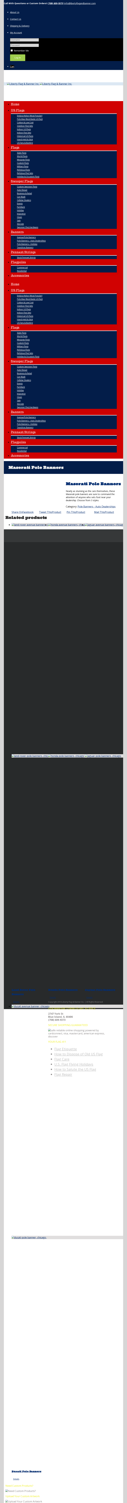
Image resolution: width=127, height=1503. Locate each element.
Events (20, 203)
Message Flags (23, 159)
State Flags (21, 152)
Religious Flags (23, 169)
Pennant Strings (23, 252)
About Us (14, 12)
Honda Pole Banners (63, 989)
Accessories (20, 275)
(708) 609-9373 (55, 3)
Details (16, 1001)
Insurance (21, 213)
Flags (15, 147)
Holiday (20, 210)
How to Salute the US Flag (75, 1069)
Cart (12, 66)
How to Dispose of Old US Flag (78, 1054)
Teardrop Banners (25, 247)
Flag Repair (63, 1074)
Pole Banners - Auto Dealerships (97, 506)
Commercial (22, 267)
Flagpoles (18, 262)
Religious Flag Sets (25, 173)
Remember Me (21, 50)
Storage (20, 224)
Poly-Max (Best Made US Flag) (30, 119)
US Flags (17, 110)
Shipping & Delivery (19, 25)
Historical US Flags (25, 136)
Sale (19, 220)
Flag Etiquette (65, 1049)
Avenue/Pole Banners (26, 237)
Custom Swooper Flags (27, 186)
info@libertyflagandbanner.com (80, 3)
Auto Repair (22, 190)
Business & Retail (24, 193)
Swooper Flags (22, 181)
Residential (22, 271)
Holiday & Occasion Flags (28, 176)
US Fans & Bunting (25, 142)
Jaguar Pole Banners (100, 989)
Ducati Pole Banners (26, 1471)
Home (15, 104)
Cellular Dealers (24, 200)
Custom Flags (23, 163)
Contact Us (15, 19)
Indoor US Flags (24, 129)
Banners (17, 232)
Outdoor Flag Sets (25, 126)
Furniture (21, 207)
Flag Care (61, 1059)
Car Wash (21, 196)
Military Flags (22, 166)
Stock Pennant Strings (26, 257)
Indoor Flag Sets (24, 132)
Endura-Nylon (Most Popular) (29, 115)
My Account (16, 32)
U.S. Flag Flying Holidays (73, 1064)
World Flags (22, 156)
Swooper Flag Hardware (27, 227)
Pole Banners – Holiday (27, 244)
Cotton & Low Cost (25, 122)
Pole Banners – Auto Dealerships (31, 240)
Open (19, 217)
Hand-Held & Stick (25, 139)
